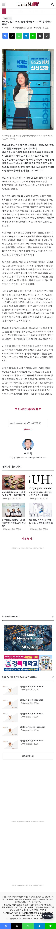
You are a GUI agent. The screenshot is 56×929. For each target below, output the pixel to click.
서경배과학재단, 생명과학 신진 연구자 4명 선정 (40, 493)
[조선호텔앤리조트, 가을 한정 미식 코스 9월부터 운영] (14, 482)
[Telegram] (26, 36)
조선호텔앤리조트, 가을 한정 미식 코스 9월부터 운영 (14, 493)
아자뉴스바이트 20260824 (32, 713)
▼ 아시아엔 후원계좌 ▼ (28, 409)
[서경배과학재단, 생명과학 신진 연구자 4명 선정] (41, 482)
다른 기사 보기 (28, 756)
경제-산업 (7, 18)
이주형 (5, 27)
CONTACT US (37, 915)
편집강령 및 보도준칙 (38, 913)
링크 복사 (28, 429)
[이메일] (40, 36)
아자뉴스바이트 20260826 (32, 686)
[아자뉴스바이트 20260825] (10, 704)
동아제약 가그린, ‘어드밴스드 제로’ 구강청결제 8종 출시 (41, 523)
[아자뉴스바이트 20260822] (10, 744)
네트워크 (25, 913)
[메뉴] (3, 5)
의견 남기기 (28, 538)
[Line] (33, 36)
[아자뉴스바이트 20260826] (10, 690)
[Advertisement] (28, 578)
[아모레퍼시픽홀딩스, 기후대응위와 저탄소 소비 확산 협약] (14, 510)
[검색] (52, 5)
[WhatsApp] (19, 36)
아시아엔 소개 (8, 913)
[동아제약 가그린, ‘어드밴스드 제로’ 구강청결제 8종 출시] (41, 510)
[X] (12, 36)
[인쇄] (47, 36)
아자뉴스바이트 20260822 (31, 740)
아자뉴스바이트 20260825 (32, 700)
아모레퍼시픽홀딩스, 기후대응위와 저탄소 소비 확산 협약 (14, 523)
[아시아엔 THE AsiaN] (28, 4)
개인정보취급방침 (23, 915)
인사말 (17, 913)
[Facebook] (5, 36)
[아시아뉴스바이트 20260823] (10, 731)
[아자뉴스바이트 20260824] (10, 717)
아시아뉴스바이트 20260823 (32, 727)
